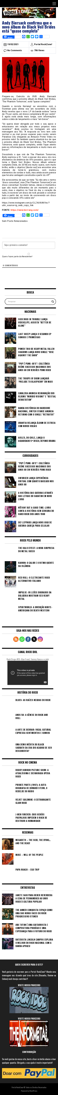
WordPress (33, 1090)
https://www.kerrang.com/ (25, 210)
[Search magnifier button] (53, 301)
